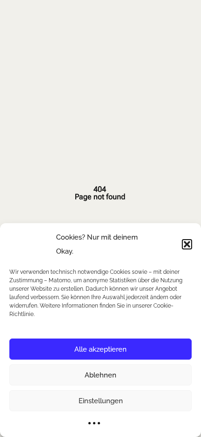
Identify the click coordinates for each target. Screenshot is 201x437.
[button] (187, 244)
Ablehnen (100, 375)
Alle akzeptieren (100, 349)
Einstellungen (101, 401)
